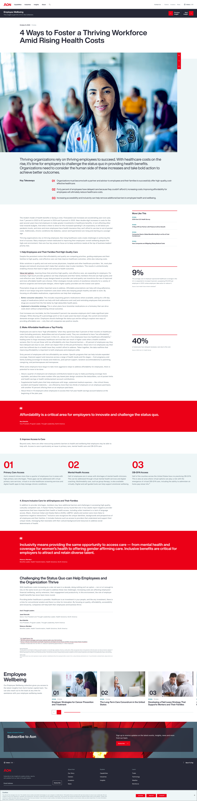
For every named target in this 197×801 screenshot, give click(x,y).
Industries (28, 5)
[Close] (194, 795)
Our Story (71, 773)
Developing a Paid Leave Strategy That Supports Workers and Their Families (167, 703)
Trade (134, 773)
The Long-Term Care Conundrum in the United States (122, 703)
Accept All (161, 795)
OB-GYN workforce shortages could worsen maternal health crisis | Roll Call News (41, 640)
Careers (166, 4)
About (44, 5)
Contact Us (157, 4)
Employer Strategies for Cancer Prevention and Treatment (72, 703)
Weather (135, 780)
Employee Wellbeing (13, 12)
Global (189, 4)
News (178, 4)
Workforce (135, 784)
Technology (136, 777)
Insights (36, 5)
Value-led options (27, 273)
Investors (172, 4)
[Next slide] (59, 712)
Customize (140, 795)
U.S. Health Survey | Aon (26, 638)
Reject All (151, 795)
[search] (49, 4)
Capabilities (17, 5)
